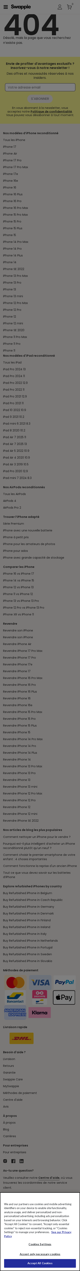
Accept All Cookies (39, 1263)
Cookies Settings (40, 1244)
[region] (40, 1231)
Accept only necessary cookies (40, 1254)
